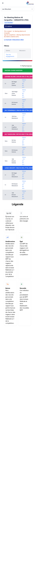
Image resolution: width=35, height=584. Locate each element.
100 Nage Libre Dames (14, 93)
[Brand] (30, 3)
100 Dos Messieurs (15, 117)
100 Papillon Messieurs (15, 127)
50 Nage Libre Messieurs (15, 175)
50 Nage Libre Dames (14, 83)
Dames (8, 50)
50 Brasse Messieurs (15, 185)
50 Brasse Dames (15, 103)
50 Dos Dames (14, 141)
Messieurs (22, 50)
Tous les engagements (10, 55)
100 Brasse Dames (14, 161)
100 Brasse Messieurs (15, 194)
